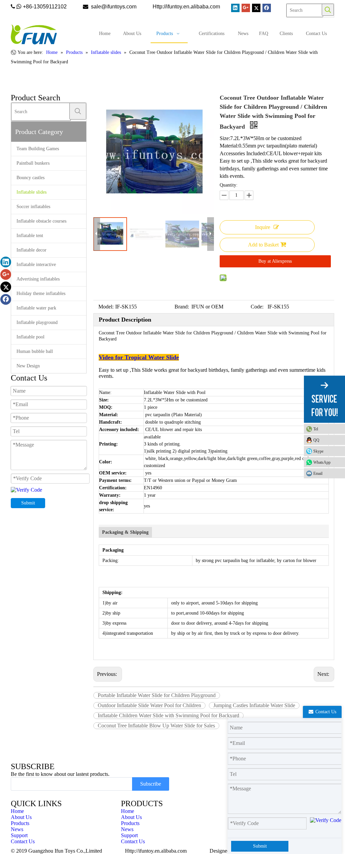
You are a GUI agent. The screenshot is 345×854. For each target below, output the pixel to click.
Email (317, 473)
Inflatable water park (36, 307)
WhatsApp (322, 462)
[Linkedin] (235, 8)
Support (19, 835)
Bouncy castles (30, 177)
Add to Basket (263, 245)
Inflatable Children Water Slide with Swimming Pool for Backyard (168, 715)
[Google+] (246, 8)
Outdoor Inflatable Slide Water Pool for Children (149, 705)
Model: (106, 306)
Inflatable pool (30, 336)
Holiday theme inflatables (41, 293)
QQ (316, 440)
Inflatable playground (37, 322)
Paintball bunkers (33, 163)
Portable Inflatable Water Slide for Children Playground (157, 695)
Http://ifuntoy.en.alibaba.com (156, 851)
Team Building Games (38, 148)
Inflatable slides (31, 192)
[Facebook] (266, 8)
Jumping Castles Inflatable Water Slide (254, 705)
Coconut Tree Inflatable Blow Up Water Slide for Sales (156, 725)
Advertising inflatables (38, 279)
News (17, 829)
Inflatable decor (31, 250)
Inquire (262, 227)
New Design (28, 365)
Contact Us (23, 841)
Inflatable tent (30, 235)
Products (20, 823)
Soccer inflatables (33, 206)
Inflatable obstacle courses (41, 221)
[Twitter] (256, 8)
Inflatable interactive (36, 264)
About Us (21, 817)
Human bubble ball (35, 351)
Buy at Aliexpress (275, 261)
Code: (257, 306)
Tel (315, 429)
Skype (318, 451)
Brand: (182, 306)
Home (17, 811)
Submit (28, 502)
